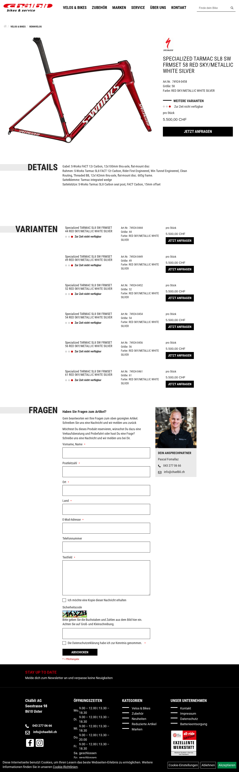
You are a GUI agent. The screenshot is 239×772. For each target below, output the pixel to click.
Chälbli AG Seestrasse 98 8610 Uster (36, 706)
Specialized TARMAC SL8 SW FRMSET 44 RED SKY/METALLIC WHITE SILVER (88, 229)
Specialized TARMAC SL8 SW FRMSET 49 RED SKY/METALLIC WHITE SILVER (88, 258)
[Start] (5, 26)
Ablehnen (208, 765)
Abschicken (79, 652)
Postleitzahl (69, 463)
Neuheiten (139, 719)
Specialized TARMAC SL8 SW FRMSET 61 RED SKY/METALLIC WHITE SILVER (88, 373)
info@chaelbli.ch (174, 472)
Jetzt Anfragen (198, 131)
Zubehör (99, 7)
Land (65, 500)
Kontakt (178, 7)
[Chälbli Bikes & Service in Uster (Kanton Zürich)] (27, 8)
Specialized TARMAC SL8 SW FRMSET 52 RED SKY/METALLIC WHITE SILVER (88, 286)
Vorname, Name (72, 444)
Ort (64, 482)
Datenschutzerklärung (85, 643)
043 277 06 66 (172, 465)
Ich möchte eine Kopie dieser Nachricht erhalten (97, 600)
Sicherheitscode (72, 607)
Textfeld (67, 557)
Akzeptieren (227, 765)
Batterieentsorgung (193, 724)
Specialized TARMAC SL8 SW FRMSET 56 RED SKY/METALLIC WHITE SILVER (88, 344)
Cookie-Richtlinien (65, 767)
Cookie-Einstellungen (183, 765)
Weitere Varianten (188, 101)
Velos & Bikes (75, 7)
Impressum (188, 713)
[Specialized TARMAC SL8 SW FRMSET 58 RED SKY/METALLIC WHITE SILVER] (79, 90)
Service (138, 7)
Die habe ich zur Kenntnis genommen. (105, 643)
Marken (119, 7)
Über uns (158, 7)
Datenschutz (189, 719)
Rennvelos (35, 26)
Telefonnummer (72, 538)
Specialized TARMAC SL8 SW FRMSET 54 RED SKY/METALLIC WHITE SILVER (88, 315)
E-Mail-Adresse (71, 519)
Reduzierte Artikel (144, 724)
